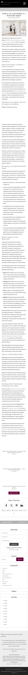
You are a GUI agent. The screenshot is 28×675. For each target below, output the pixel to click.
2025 (5, 603)
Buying (4, 510)
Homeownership (5, 576)
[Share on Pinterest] (17, 505)
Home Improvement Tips (7, 585)
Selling (9, 510)
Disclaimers (24, 671)
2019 (5, 619)
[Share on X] (11, 505)
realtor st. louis (23, 510)
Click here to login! (14, 549)
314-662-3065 (10, 649)
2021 (5, 614)
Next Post (22, 522)
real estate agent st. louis (7, 574)
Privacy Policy (8, 663)
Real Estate (15, 510)
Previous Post (7, 522)
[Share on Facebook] (6, 505)
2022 (5, 611)
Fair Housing (20, 663)
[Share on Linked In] (22, 505)
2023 (5, 608)
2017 (5, 624)
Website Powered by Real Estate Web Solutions (14, 669)
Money (3, 579)
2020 (5, 616)
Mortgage (4, 583)
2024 (5, 606)
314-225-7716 (18, 649)
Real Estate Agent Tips (6, 577)
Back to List (14, 493)
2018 (5, 622)
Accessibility (14, 663)
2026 (5, 600)
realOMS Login (14, 672)
